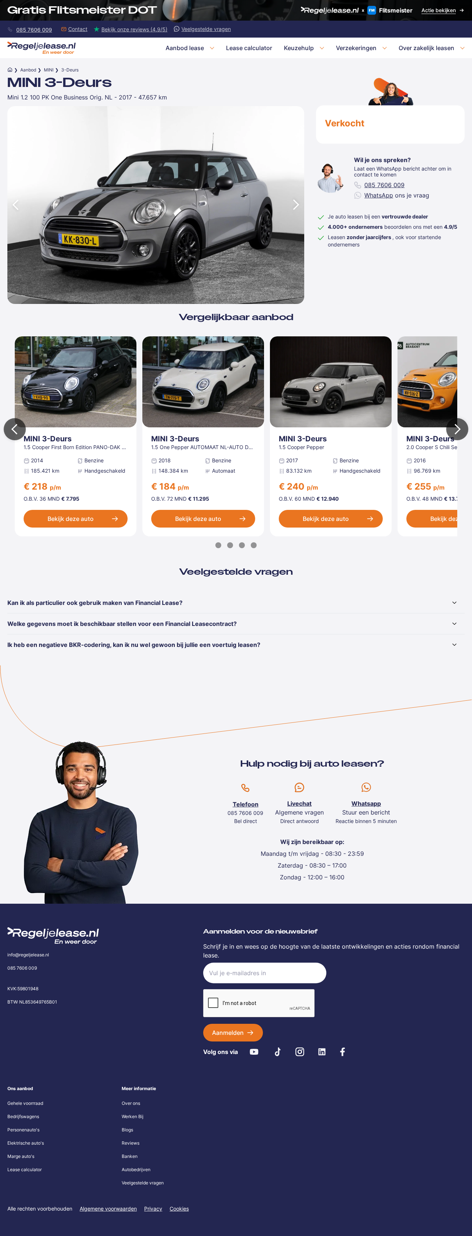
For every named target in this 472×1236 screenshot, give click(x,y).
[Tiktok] (277, 1051)
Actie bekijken (438, 10)
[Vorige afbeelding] (14, 205)
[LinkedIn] (322, 1051)
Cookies (179, 1208)
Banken (130, 1156)
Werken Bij (132, 1116)
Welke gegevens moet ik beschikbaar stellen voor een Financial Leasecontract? (122, 624)
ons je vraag (396, 195)
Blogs (127, 1130)
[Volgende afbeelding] (296, 205)
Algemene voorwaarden (108, 1208)
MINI (48, 70)
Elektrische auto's (25, 1143)
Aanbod (28, 70)
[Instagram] (300, 1051)
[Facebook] (342, 1051)
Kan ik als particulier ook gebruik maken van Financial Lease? (95, 603)
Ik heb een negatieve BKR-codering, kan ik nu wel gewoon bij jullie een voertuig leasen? (133, 645)
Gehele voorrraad (25, 1103)
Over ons (131, 1103)
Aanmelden (228, 1033)
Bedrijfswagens (23, 1116)
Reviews (130, 1143)
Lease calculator (24, 1169)
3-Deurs (70, 70)
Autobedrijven (136, 1169)
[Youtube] (254, 1051)
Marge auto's (20, 1156)
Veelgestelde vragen (143, 1183)
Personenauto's (23, 1130)
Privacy (153, 1208)
